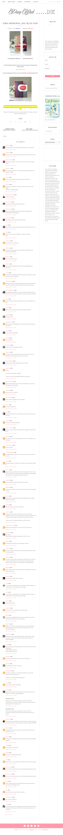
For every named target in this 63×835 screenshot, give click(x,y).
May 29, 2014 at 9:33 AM (11, 811)
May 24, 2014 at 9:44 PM (11, 401)
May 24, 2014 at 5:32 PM (11, 327)
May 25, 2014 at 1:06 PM (11, 493)
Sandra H (8, 145)
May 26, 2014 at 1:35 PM (11, 725)
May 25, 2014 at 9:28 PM (11, 621)
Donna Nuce (8, 634)
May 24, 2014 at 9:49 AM (11, 206)
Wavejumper (8, 670)
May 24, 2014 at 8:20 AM (11, 165)
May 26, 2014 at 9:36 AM (11, 679)
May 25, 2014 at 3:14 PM (11, 529)
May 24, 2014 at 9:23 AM (11, 198)
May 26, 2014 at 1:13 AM (11, 660)
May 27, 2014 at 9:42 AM (11, 801)
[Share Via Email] (25, 121)
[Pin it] (20, 121)
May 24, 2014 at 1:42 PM (11, 287)
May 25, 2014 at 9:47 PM (11, 631)
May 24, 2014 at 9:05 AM (11, 174)
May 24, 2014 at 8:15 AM (11, 156)
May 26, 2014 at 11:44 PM (11, 787)
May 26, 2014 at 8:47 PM (11, 763)
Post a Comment (8, 814)
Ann (6, 790)
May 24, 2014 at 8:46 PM (11, 394)
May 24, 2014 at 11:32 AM (11, 222)
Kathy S (7, 264)
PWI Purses (27, 1)
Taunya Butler (9, 322)
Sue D (7, 682)
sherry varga (9, 201)
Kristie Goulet (9, 159)
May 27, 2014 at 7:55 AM (11, 794)
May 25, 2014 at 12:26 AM (11, 449)
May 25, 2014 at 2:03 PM (11, 501)
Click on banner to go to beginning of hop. (21, 41)
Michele (7, 728)
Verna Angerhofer (10, 290)
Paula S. (7, 469)
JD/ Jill (7, 330)
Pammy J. (8, 719)
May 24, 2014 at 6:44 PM (11, 349)
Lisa (7, 411)
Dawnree (8, 436)
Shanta (7, 600)
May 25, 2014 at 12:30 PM (11, 484)
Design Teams (11, 1)
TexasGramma (9, 445)
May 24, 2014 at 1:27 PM (11, 278)
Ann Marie (8, 390)
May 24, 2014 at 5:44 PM (11, 334)
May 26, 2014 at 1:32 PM (11, 716)
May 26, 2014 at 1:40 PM (11, 733)
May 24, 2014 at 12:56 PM (11, 245)
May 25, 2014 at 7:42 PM (11, 589)
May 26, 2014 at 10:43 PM (11, 771)
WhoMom (8, 624)
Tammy (7, 504)
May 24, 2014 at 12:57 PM (11, 253)
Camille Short (9, 797)
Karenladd (8, 345)
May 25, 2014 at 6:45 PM (11, 580)
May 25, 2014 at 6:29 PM (11, 573)
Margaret (8, 314)
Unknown (8, 152)
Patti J (7, 496)
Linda (7, 804)
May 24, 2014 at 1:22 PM (11, 261)
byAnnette (8, 532)
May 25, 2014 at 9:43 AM (11, 466)
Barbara (7, 420)
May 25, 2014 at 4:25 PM (11, 545)
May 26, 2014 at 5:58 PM (11, 756)
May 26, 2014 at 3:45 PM (11, 749)
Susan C (7, 184)
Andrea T (8, 256)
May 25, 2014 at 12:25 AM (11, 442)
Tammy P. (8, 352)
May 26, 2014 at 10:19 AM (11, 686)
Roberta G (8, 168)
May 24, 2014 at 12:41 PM (11, 237)
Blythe (7, 752)
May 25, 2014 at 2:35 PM (11, 509)
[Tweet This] (11, 121)
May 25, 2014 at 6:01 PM (11, 554)
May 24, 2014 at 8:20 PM (11, 387)
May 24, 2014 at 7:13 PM (11, 357)
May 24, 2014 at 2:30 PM (11, 304)
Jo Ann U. (8, 512)
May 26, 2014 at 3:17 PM (11, 742)
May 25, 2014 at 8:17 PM (11, 605)
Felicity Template (26, 829)
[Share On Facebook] (15, 121)
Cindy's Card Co (9, 427)
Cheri (7, 583)
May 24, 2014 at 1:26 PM (11, 269)
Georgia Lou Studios (38, 829)
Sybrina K (8, 368)
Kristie (7, 689)
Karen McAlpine (9, 361)
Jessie (7, 307)
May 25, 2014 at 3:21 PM (11, 538)
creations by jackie (10, 525)
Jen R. (7, 272)
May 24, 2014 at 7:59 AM (11, 149)
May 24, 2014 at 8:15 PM (11, 378)
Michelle (8, 576)
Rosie (7, 299)
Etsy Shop (35, 1)
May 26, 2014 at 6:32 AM (11, 667)
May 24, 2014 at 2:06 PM (11, 295)
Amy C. (7, 404)
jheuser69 (8, 480)
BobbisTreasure (9, 381)
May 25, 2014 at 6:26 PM (11, 564)
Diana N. (7, 567)
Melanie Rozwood (10, 194)
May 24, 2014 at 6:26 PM (11, 342)
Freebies (19, 1)
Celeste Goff (9, 209)
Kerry (7, 781)
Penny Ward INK (20, 829)
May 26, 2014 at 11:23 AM (11, 705)
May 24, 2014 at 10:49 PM (11, 424)
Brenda (7, 736)
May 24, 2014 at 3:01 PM (11, 311)
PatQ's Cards (9, 767)
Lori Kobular (8, 217)
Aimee (7, 615)
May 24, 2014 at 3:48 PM (11, 319)
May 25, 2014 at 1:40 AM (11, 458)
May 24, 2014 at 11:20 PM (11, 433)
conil (7, 225)
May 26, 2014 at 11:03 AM (11, 695)
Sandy (7, 644)
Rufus (7, 461)
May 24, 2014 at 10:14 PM (11, 408)
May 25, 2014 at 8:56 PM (11, 612)
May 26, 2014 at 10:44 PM (11, 778)
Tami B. (7, 177)
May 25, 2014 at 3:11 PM (11, 522)
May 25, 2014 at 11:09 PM (11, 653)
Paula (7, 745)
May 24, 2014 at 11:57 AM (11, 229)
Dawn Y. (7, 541)
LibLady (7, 337)
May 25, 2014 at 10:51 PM (11, 641)
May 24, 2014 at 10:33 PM (11, 417)
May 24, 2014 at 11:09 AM (11, 214)
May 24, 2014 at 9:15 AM (11, 181)
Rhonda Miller (9, 397)
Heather (8, 663)
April (7, 232)
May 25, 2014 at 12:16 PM (11, 477)
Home (3, 1)
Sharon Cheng (9, 281)
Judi (7, 759)
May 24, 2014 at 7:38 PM (11, 365)
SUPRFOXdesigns (10, 452)
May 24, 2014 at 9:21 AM (11, 191)
